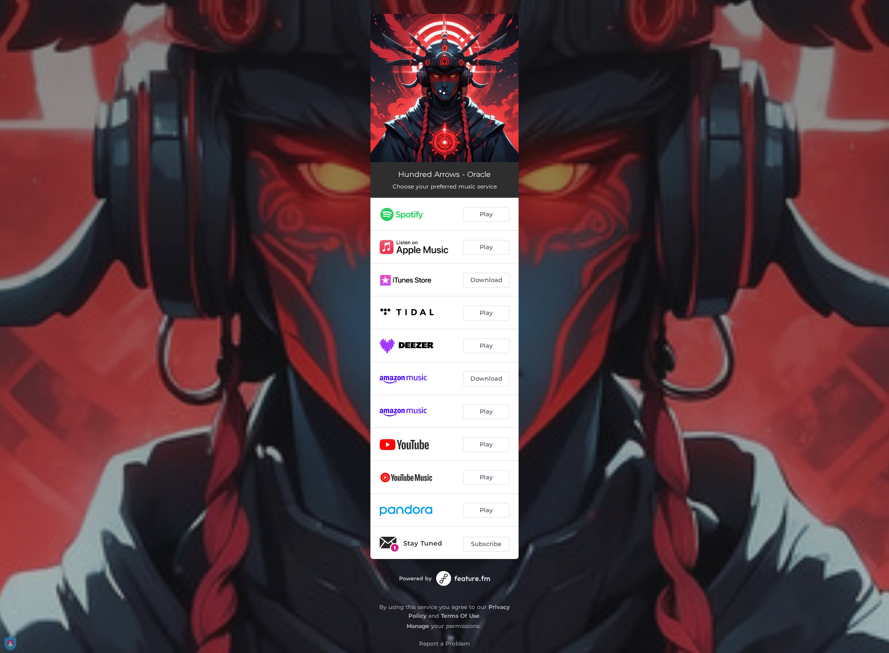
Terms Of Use (460, 615)
